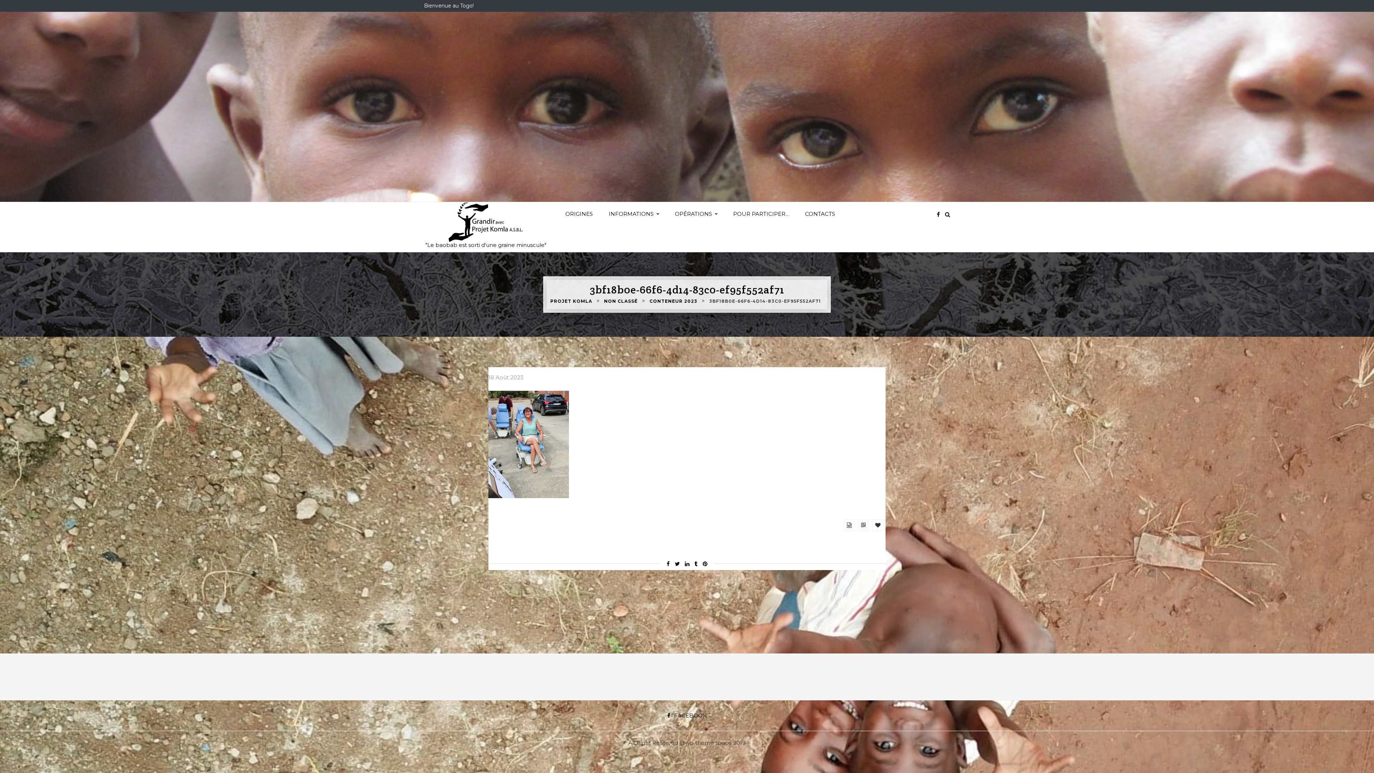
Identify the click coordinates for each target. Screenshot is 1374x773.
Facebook (690, 715)
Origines (579, 213)
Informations (631, 213)
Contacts (820, 213)
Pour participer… (761, 213)
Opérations (693, 213)
